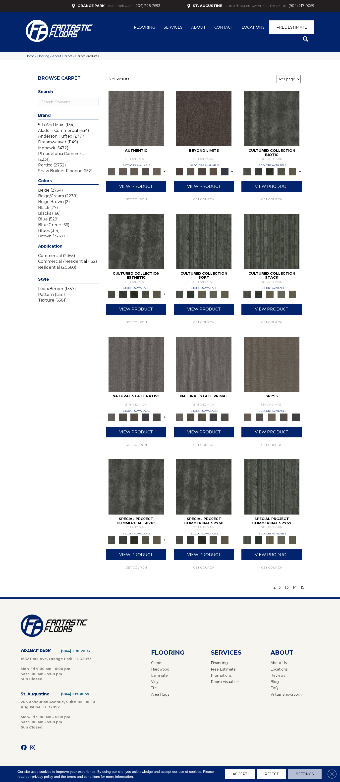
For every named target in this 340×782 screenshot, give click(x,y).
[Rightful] (284, 417)
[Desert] (190, 171)
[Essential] (123, 417)
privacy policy (42, 777)
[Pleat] (213, 294)
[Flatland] (225, 171)
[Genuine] (134, 171)
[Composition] (281, 171)
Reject (272, 774)
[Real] (157, 171)
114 (294, 587)
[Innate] (146, 417)
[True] (295, 417)
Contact (223, 27)
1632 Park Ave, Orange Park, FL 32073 (56, 659)
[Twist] (225, 294)
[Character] (258, 171)
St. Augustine (35, 694)
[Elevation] (202, 171)
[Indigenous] (134, 417)
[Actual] (136, 118)
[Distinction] (292, 171)
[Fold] (202, 294)
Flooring (144, 27)
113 (286, 587)
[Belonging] (136, 364)
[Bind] (203, 241)
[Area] (203, 118)
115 (301, 587)
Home (30, 56)
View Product (136, 186)
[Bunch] (190, 294)
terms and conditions (83, 777)
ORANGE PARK (91, 5)
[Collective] (270, 171)
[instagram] (32, 748)
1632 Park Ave (120, 5)
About (198, 27)
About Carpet (62, 56)
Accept (240, 774)
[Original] (157, 417)
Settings (305, 774)
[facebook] (24, 748)
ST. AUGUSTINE (207, 5)
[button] (306, 39)
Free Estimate (292, 27)
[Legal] (146, 171)
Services (173, 27)
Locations (253, 27)
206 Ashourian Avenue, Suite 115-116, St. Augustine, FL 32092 (59, 704)
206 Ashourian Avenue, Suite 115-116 (256, 5)
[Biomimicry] (271, 118)
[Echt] (123, 171)
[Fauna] (213, 171)
